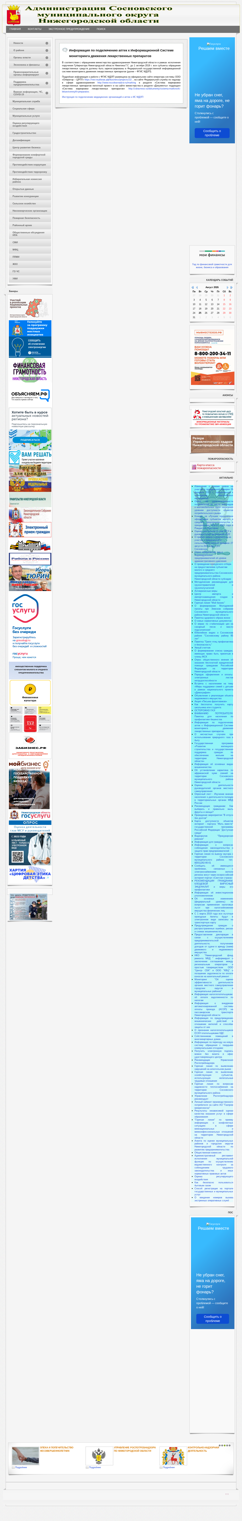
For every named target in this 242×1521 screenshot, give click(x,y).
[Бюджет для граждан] (30, 476)
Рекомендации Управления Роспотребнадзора (214, 1061)
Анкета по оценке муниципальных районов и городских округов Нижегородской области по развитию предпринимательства (214, 1145)
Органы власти (22, 57)
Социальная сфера (23, 108)
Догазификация (21, 140)
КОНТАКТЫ (34, 29)
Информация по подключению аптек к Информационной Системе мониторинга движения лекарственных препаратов (214, 727)
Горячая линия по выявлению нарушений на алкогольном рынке (214, 1067)
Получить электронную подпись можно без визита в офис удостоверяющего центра (214, 1054)
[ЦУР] (30, 449)
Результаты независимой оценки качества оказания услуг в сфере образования (214, 1113)
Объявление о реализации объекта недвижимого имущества (214, 697)
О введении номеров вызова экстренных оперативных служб (214, 1199)
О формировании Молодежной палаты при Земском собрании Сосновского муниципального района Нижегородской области (214, 610)
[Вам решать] (30, 463)
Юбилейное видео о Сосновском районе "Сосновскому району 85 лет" (214, 635)
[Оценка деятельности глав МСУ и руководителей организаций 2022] (30, 832)
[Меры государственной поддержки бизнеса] (29, 808)
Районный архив (22, 225)
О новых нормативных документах (213, 620)
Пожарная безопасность (26, 218)
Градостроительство (24, 133)
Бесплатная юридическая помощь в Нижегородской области (205, 1451)
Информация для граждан (209, 842)
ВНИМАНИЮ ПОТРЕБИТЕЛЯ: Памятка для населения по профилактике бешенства (214, 716)
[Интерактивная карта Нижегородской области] (29, 319)
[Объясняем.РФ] (30, 407)
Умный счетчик (202, 647)
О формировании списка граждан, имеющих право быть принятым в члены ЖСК (214, 653)
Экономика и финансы (26, 64)
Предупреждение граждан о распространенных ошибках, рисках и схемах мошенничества (214, 928)
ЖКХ (15, 264)
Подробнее (21, 1467)
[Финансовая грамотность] (30, 381)
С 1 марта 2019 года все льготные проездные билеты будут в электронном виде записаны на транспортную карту (214, 918)
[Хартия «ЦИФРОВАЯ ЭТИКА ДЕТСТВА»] (30, 882)
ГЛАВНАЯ (15, 29)
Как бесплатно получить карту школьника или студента (214, 706)
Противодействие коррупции (29, 164)
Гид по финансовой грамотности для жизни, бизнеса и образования (212, 266)
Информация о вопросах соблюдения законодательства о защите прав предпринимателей (214, 848)
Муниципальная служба (26, 101)
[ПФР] (30, 491)
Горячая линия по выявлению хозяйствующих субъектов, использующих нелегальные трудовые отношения (214, 1076)
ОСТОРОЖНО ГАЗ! (205, 710)
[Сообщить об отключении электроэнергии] (30, 357)
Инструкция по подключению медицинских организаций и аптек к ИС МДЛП (102, 97)
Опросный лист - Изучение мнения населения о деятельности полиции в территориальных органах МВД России (214, 798)
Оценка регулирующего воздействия (26, 124)
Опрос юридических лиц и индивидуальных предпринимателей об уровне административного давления (210, 556)
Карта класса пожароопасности (209, 467)
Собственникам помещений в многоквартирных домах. (214, 1037)
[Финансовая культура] (30, 705)
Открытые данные (23, 189)
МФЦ (15, 249)
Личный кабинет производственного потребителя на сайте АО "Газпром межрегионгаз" (214, 1105)
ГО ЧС (16, 271)
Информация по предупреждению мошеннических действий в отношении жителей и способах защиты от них (214, 1022)
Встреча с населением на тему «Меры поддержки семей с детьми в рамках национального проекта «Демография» (214, 688)
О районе (18, 50)
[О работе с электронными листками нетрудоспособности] (30, 864)
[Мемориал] (30, 552)
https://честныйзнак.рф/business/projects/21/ (108, 79)
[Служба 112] (30, 731)
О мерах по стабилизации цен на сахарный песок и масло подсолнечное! (214, 626)
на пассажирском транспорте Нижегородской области (214, 1012)
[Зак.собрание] (30, 521)
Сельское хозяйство (24, 203)
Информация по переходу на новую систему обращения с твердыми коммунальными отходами (214, 1045)
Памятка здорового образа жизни (212, 617)
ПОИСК (101, 29)
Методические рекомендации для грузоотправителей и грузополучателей (214, 585)
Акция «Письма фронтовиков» (211, 701)
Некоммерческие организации (30, 210)
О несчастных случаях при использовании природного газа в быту (214, 737)
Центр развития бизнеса (26, 147)
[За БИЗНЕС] (30, 758)
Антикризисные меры (206, 591)
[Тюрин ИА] (30, 579)
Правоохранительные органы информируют (26, 73)
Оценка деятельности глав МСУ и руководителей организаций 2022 (213, 533)
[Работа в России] (30, 564)
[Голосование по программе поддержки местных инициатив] (30, 335)
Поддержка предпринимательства (26, 83)
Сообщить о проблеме (212, 133)
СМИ (15, 242)
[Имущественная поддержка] (30, 678)
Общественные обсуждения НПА (28, 233)
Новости (18, 43)
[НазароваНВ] (30, 590)
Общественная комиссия (208, 1152)
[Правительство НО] (30, 506)
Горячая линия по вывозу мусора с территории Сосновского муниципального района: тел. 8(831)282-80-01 (214, 858)
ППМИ (16, 257)
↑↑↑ (227, 1494)
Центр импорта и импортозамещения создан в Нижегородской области (214, 597)
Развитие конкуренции (26, 196)
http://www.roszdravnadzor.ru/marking (116, 82)
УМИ (15, 278)
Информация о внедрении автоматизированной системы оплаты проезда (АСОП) (214, 1006)
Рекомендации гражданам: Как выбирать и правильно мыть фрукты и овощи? (214, 809)
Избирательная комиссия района (27, 180)
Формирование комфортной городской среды (29, 156)
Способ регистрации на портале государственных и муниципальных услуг (214, 1191)
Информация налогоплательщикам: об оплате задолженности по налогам (214, 997)
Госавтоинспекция (126, 1447)
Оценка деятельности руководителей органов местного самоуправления (214, 788)
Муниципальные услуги (26, 116)
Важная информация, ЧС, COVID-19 (28, 93)
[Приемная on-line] (30, 536)
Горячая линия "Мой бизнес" (210, 602)
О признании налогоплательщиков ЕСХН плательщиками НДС (214, 1031)
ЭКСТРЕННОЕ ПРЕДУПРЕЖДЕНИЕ (69, 29)
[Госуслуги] (30, 661)
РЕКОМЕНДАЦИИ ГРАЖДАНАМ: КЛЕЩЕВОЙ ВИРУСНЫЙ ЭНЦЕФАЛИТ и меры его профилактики (214, 885)
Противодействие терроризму (30, 172)
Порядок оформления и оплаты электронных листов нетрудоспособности (214, 677)
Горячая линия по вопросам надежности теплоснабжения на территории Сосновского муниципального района (214, 1088)
